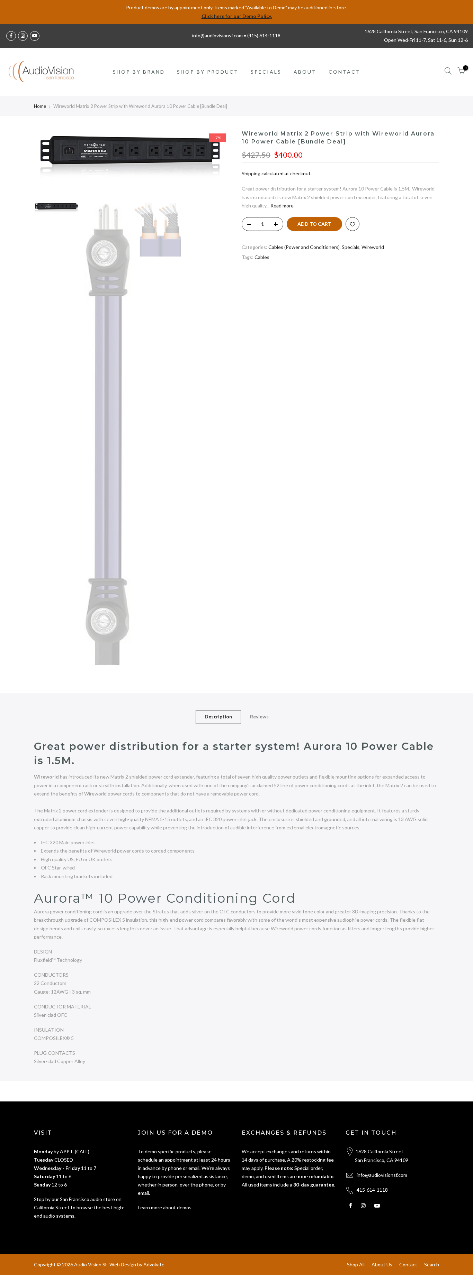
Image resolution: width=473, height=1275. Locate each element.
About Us (382, 1264)
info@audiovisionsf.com (382, 1175)
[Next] (219, 165)
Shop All (356, 1264)
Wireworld (373, 247)
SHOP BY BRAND (139, 72)
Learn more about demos (164, 1207)
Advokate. (154, 1264)
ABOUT (305, 72)
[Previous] (46, 165)
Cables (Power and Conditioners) (304, 247)
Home (40, 106)
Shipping (251, 173)
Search (431, 1264)
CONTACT (344, 72)
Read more (281, 205)
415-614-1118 (372, 1190)
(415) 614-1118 (263, 35)
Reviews (259, 716)
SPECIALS (266, 72)
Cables (262, 257)
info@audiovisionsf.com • (219, 35)
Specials (350, 247)
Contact (408, 1264)
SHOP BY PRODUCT (208, 72)
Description (218, 716)
